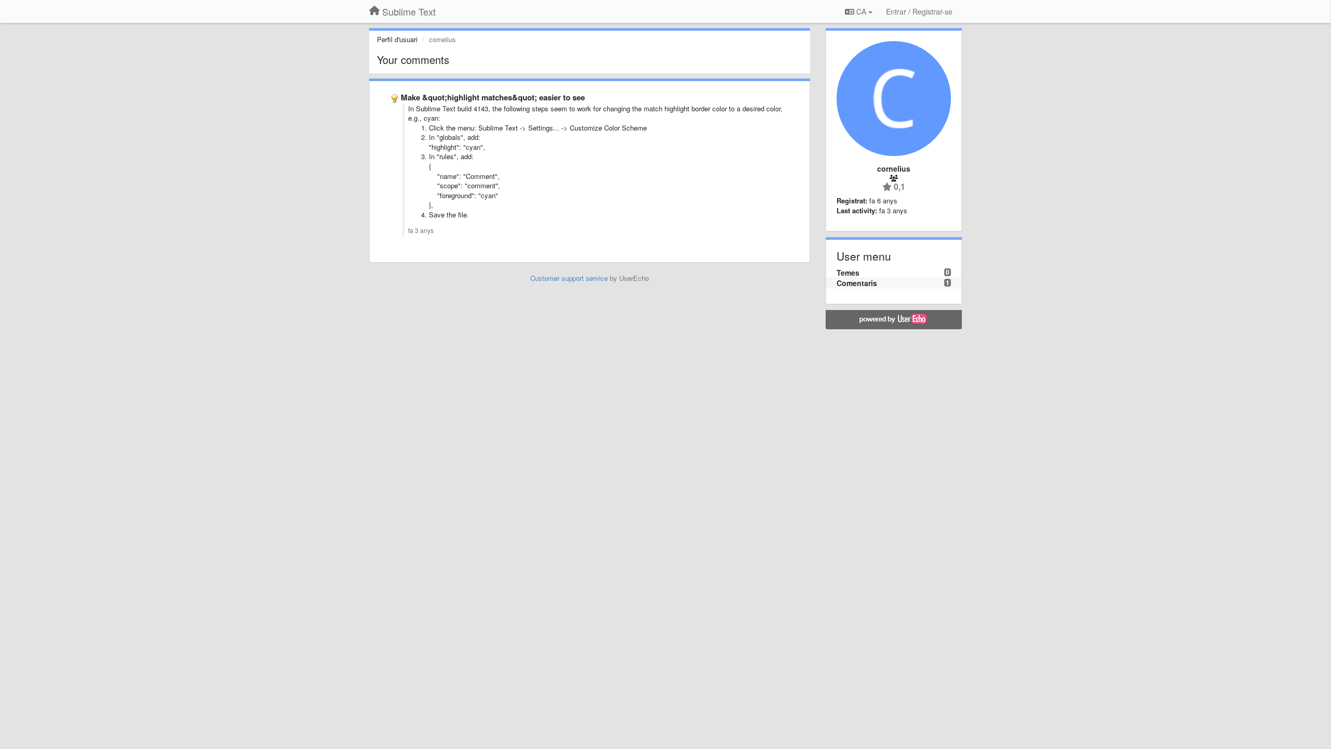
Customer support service (569, 278)
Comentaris (857, 283)
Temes (848, 272)
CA (861, 11)
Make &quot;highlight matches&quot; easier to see (493, 97)
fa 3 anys (421, 230)
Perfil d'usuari (397, 39)
